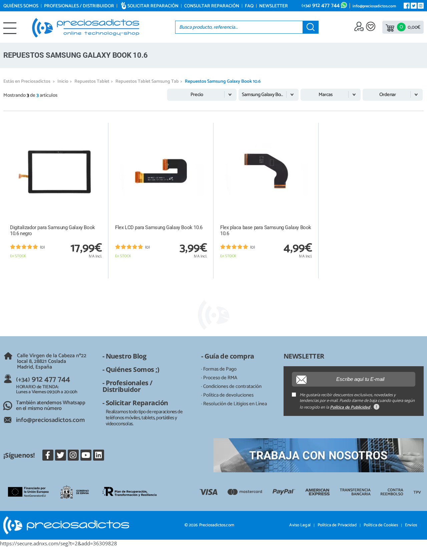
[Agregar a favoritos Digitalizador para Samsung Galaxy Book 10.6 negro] (96, 127)
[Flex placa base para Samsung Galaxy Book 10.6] (266, 171)
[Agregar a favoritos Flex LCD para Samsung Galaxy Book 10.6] (201, 127)
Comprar (56, 271)
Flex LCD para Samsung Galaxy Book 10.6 (158, 227)
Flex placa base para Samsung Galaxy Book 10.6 (265, 230)
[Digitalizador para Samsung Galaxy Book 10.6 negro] (56, 171)
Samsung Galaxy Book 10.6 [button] (268, 94)
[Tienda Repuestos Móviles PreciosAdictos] (85, 27)
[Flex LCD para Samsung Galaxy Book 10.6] (161, 171)
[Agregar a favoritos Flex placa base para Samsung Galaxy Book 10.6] (306, 127)
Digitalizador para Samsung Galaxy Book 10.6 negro (52, 230)
